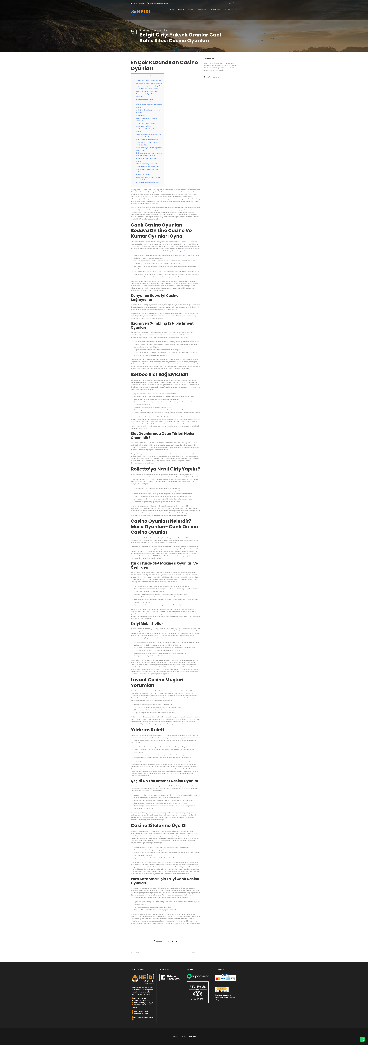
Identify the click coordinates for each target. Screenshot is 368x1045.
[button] (362, 1039)
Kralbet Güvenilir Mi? (142, 137)
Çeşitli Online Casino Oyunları (145, 123)
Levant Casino (140, 150)
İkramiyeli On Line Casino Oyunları (147, 88)
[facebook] (233, 3)
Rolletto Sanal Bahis (142, 145)
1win (185, 251)
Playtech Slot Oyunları (143, 175)
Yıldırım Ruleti (140, 121)
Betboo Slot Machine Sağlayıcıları (147, 91)
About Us (181, 10)
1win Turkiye (157, 30)
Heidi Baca (145, 30)
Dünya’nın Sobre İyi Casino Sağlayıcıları (148, 86)
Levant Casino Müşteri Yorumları (146, 118)
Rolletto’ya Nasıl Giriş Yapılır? (145, 99)
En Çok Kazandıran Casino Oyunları (147, 183)
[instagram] (236, 3)
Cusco (190, 10)
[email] (229, 3)
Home (172, 10)
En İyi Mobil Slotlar (141, 115)
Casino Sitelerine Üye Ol (143, 126)
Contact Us (229, 10)
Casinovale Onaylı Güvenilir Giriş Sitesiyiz (149, 148)
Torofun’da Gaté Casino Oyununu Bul (148, 134)
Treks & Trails (216, 10)
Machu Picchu (202, 10)
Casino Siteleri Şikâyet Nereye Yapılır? (148, 166)
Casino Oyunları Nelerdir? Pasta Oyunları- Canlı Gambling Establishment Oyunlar (149, 104)
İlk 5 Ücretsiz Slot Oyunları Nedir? (146, 164)
